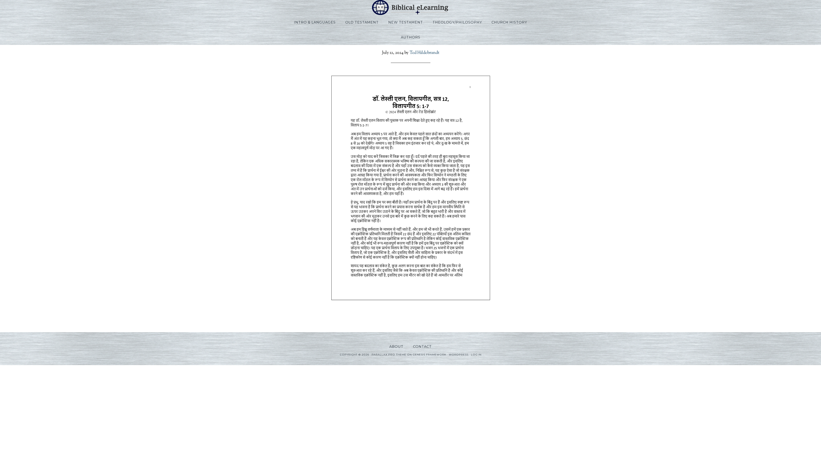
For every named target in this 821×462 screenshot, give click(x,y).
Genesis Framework (429, 354)
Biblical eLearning (410, 7)
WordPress (458, 354)
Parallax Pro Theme (389, 354)
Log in (476, 354)
